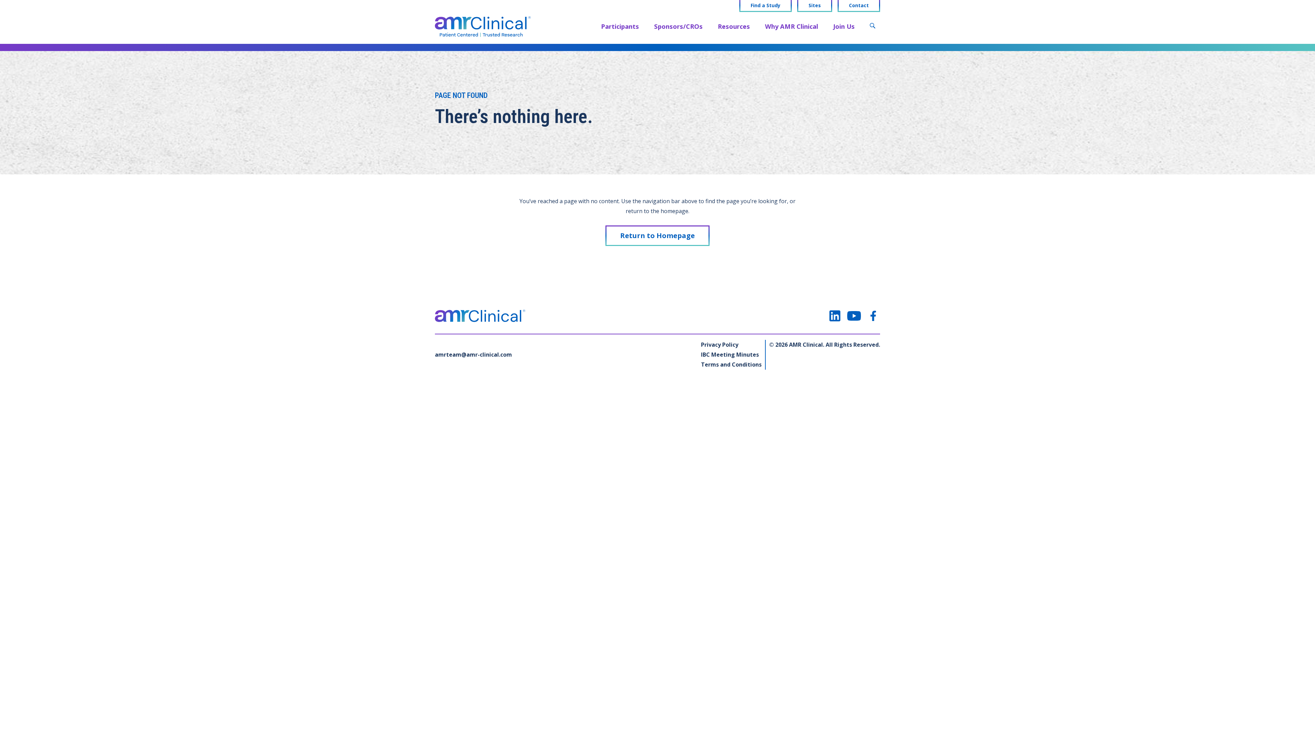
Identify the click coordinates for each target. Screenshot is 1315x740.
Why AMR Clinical (791, 26)
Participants (620, 26)
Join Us (844, 26)
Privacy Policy (719, 344)
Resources (734, 26)
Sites (815, 5)
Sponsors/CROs (678, 26)
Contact (859, 5)
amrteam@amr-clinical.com (473, 354)
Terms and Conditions (731, 364)
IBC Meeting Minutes (730, 354)
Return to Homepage (657, 235)
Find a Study (765, 5)
